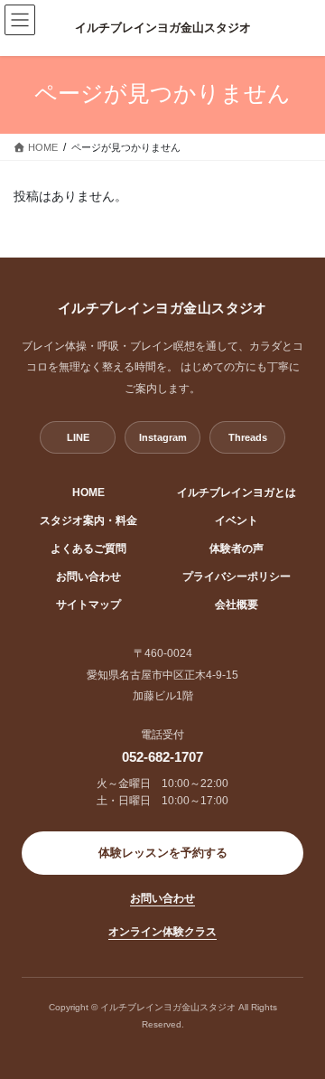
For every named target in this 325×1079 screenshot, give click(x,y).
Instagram (163, 437)
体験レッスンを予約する (163, 853)
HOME (88, 492)
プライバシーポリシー (236, 576)
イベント (236, 520)
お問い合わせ (88, 576)
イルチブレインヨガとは (236, 492)
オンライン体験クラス (162, 931)
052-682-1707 (162, 757)
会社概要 (236, 604)
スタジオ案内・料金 (88, 520)
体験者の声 (236, 548)
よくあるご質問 (88, 548)
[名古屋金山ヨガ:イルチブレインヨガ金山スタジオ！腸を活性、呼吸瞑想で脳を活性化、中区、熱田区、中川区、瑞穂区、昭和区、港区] (162, 28)
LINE (78, 437)
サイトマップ (88, 604)
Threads (247, 437)
